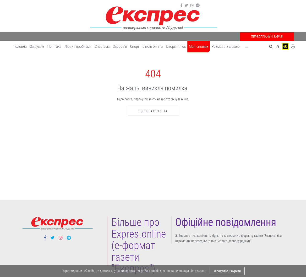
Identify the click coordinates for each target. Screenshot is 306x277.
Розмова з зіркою (226, 46)
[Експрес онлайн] (153, 17)
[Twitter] (186, 5)
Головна (20, 46)
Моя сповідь (198, 46)
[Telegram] (198, 5)
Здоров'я (120, 46)
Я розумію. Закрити (227, 271)
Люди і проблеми (78, 46)
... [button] (246, 46)
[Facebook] (181, 5)
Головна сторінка (153, 111)
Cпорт (134, 46)
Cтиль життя (152, 46)
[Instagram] (192, 5)
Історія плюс (176, 46)
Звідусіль (37, 46)
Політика (54, 46)
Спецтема (102, 46)
